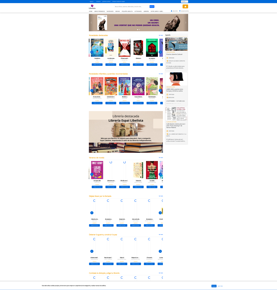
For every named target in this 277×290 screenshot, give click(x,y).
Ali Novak (125, 182)
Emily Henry (97, 182)
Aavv (97, 60)
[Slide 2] (139, 29)
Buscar (152, 6)
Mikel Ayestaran (94, 259)
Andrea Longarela (138, 182)
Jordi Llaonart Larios (122, 259)
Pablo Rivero (152, 60)
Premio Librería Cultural (174, 54)
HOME (90, 11)
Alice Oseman (152, 98)
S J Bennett (111, 60)
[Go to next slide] (160, 52)
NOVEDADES (110, 11)
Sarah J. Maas (135, 220)
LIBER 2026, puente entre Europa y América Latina (174, 90)
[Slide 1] (137, 29)
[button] (91, 22)
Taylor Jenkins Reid (152, 182)
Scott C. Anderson (108, 259)
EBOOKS (117, 11)
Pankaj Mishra (149, 259)
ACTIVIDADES (138, 11)
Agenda (167, 35)
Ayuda (91, 1)
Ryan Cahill (108, 220)
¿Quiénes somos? (106, 1)
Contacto (98, 1)
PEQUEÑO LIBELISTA (127, 11)
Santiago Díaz (124, 60)
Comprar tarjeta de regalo (118, 1)
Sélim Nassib (160, 259)
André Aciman (111, 182)
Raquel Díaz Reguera (97, 98)
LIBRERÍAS (146, 11)
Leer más (220, 286)
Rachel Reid (124, 98)
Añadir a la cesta (97, 64)
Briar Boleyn (122, 220)
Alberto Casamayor (111, 98)
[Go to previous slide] (91, 52)
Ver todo (161, 35)
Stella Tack (94, 220)
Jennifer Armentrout (149, 220)
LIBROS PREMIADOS (99, 11)
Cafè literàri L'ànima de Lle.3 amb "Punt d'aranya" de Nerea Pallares (175, 125)
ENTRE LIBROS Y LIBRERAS (158, 11)
